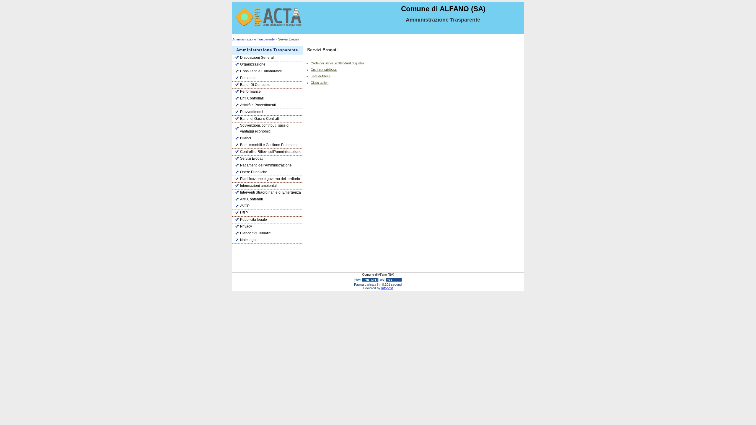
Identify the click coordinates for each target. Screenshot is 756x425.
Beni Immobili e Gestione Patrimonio (269, 145)
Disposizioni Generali (257, 57)
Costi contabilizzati (324, 69)
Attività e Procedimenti (258, 105)
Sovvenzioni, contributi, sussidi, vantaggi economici (265, 128)
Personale (248, 78)
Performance (250, 91)
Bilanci (245, 138)
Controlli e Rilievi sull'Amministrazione (271, 152)
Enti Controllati (252, 98)
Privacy (246, 226)
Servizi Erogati (251, 158)
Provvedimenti (251, 112)
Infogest (387, 288)
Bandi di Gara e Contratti (260, 119)
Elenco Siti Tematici (255, 233)
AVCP (245, 206)
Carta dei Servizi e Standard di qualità (337, 63)
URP (244, 213)
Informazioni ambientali (259, 186)
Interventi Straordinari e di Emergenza (270, 192)
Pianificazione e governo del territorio (270, 179)
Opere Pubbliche (253, 172)
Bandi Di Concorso (255, 85)
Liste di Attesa (320, 76)
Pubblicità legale (253, 220)
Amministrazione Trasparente (253, 39)
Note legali (249, 240)
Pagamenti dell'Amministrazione (266, 165)
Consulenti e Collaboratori (261, 71)
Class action (319, 82)
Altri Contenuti (251, 199)
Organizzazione (252, 64)
